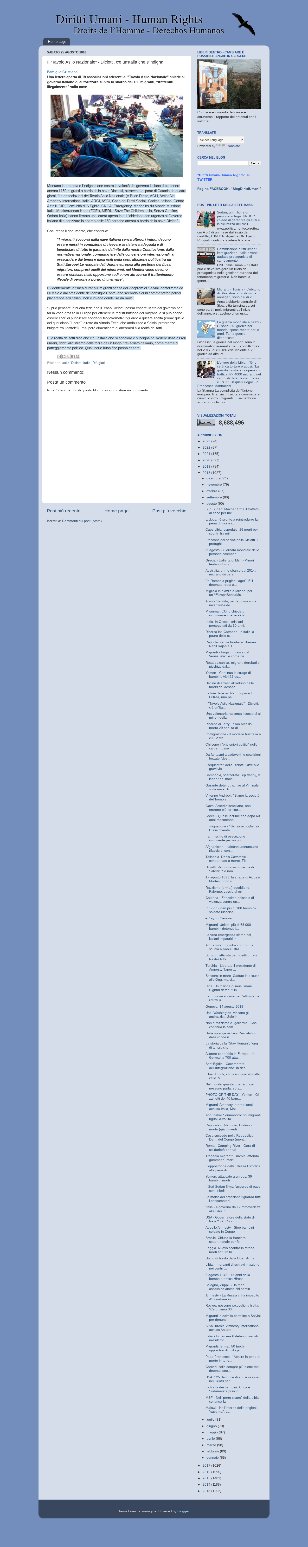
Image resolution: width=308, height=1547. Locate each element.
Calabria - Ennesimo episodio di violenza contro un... (229, 899)
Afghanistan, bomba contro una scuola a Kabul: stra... (229, 947)
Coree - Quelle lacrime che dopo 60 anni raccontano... (232, 818)
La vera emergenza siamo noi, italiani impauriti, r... (228, 937)
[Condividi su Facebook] (73, 356)
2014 (207, 1484)
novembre (214, 484)
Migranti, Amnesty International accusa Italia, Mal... (229, 1106)
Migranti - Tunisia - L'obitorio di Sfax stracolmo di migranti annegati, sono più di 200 (238, 293)
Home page (57, 41)
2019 (207, 466)
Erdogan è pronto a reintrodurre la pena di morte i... (231, 521)
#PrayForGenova (218, 918)
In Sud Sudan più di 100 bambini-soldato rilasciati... (230, 910)
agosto (212, 503)
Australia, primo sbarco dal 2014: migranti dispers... (230, 572)
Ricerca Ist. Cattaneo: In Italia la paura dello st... (229, 634)
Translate (233, 146)
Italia (86, 363)
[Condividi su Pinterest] (77, 356)
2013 (207, 1491)
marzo (211, 1445)
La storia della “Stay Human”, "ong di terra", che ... (231, 1045)
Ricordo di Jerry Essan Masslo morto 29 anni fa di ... (228, 726)
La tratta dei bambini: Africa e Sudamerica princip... (227, 1389)
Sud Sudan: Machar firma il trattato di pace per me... (232, 511)
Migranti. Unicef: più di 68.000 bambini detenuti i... (228, 926)
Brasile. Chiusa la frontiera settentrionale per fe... (225, 1240)
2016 (207, 1472)
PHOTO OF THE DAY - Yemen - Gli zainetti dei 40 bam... (232, 1096)
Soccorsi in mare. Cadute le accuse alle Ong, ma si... (232, 977)
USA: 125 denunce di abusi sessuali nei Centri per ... (232, 1379)
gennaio (213, 1457)
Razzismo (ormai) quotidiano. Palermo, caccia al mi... (227, 889)
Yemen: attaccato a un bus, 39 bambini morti (228, 1178)
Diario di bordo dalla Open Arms (229, 1258)
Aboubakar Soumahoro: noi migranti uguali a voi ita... (233, 1117)
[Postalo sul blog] (63, 356)
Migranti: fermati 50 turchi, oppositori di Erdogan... (225, 1348)
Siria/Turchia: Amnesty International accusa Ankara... (232, 1328)
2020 (207, 460)
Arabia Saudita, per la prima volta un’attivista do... (230, 603)
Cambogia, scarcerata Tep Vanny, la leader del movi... (233, 777)
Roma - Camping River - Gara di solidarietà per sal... (230, 1147)
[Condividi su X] (68, 356)
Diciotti (76, 363)
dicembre (214, 478)
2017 (207, 1465)
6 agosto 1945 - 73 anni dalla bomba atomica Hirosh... (227, 1277)
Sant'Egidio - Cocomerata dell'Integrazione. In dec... (226, 1066)
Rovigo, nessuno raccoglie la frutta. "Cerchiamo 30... (232, 1307)
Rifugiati (98, 363)
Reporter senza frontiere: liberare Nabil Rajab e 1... (230, 644)
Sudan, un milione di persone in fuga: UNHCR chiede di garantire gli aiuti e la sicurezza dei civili (238, 218)
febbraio (213, 1451)
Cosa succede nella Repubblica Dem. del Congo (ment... (229, 1137)
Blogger (183, 1511)
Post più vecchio (169, 510)
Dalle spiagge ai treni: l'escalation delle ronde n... (230, 1035)
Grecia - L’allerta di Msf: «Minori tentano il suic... (229, 562)
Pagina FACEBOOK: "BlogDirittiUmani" (229, 189)
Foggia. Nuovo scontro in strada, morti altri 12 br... (230, 1250)
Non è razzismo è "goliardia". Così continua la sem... (231, 1025)
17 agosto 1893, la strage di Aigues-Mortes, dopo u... (232, 879)
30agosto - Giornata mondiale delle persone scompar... (232, 552)
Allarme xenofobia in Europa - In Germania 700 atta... (230, 1055)
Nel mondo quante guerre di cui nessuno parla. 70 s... (229, 1086)
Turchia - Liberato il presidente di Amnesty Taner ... (230, 967)
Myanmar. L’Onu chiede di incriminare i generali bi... (226, 613)
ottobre (212, 491)
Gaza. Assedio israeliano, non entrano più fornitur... (228, 808)
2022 (207, 447)
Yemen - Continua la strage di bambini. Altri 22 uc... (228, 674)
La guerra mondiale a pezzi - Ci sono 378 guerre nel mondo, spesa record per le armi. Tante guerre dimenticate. (239, 330)
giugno (212, 1426)
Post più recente (64, 510)
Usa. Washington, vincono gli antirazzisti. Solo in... (227, 1014)
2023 (207, 441)
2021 (207, 454)
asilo (65, 363)
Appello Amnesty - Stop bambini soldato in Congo (229, 1229)
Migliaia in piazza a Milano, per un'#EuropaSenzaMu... (228, 593)
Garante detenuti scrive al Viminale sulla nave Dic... (232, 787)
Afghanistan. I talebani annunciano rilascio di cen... (231, 848)
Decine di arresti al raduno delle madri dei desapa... (229, 685)
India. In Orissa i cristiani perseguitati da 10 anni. (225, 623)
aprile (211, 1438)
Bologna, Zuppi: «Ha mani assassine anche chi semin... (229, 1287)
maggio (212, 1432)
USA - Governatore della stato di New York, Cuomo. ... (230, 1219)
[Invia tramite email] (59, 356)
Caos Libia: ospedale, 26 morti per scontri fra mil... (231, 531)
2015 (207, 1478)
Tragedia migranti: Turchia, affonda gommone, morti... (232, 1158)
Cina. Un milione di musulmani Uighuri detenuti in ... (228, 988)
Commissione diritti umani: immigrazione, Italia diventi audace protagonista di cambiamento (237, 255)
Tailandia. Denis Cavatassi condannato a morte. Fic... (227, 859)
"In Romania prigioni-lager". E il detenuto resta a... (229, 583)
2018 (207, 473)
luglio (210, 1419)
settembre (214, 497)
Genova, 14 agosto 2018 (224, 1006)
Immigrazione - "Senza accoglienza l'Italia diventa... (232, 828)
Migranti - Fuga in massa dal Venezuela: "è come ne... (227, 654)
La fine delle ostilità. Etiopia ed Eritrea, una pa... (228, 695)
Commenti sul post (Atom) (82, 521)
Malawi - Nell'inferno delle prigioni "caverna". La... (231, 1409)
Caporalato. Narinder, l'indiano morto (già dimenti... (228, 1127)
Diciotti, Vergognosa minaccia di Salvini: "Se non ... (229, 869)
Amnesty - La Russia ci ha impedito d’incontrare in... (232, 1297)
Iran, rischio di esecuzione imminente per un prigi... (225, 838)
